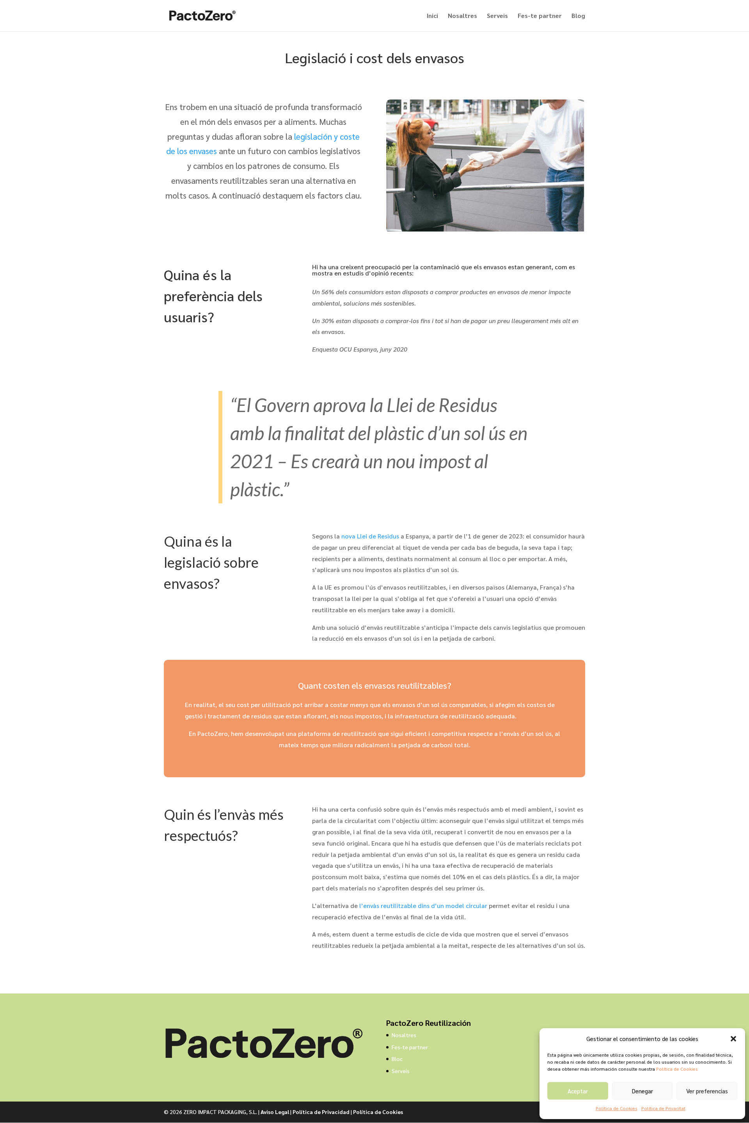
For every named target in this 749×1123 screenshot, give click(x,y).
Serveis (497, 16)
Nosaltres (462, 16)
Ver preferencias (707, 1091)
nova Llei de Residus (370, 536)
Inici (432, 16)
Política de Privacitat (663, 1108)
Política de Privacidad (321, 1111)
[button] (733, 1039)
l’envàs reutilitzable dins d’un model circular (423, 905)
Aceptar (578, 1091)
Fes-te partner (540, 16)
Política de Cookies (677, 1069)
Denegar (642, 1091)
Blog (578, 16)
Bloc (397, 1058)
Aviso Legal (275, 1111)
